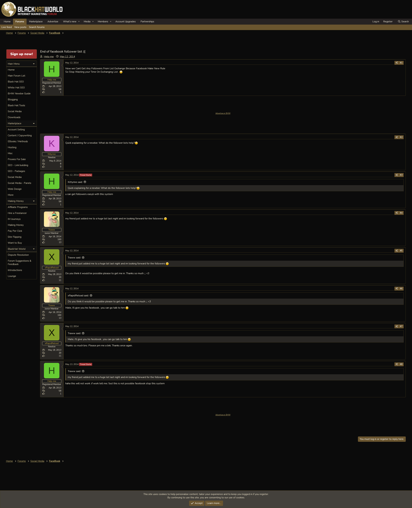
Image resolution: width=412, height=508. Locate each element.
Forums (19, 21)
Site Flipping (14, 236)
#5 (401, 250)
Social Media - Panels (19, 183)
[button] (79, 22)
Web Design (15, 189)
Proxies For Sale (17, 159)
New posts (20, 27)
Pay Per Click (15, 231)
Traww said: (74, 257)
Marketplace (36, 21)
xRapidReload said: (78, 295)
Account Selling (16, 129)
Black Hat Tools (16, 105)
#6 (401, 288)
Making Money (16, 225)
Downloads (14, 117)
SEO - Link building (18, 165)
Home (7, 21)
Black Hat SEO (16, 81)
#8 (401, 364)
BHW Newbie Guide (19, 93)
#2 (401, 137)
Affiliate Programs (18, 207)
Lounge (12, 276)
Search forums (37, 27)
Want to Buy (15, 242)
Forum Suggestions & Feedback (19, 262)
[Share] (396, 63)
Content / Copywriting (20, 135)
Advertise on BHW (222, 113)
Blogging (13, 99)
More (11, 195)
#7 (401, 326)
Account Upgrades (125, 21)
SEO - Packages (16, 171)
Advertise (52, 21)
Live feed (6, 27)
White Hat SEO (16, 87)
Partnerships (147, 21)
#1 (401, 62)
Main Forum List (16, 75)
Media (87, 21)
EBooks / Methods (18, 141)
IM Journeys (14, 219)
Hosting (12, 147)
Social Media (15, 111)
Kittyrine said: (75, 182)
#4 (401, 212)
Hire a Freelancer (17, 213)
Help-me (49, 56)
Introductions (15, 270)
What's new (69, 21)
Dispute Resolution (18, 254)
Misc (10, 153)
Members (103, 21)
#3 (401, 175)
